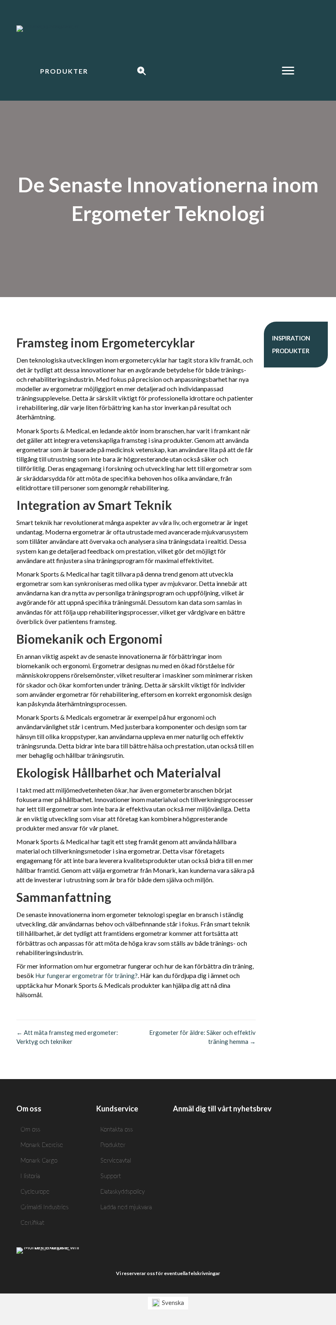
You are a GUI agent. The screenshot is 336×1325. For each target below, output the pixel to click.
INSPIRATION (291, 338)
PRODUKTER (290, 350)
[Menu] (288, 71)
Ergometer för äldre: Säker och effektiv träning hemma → (202, 1037)
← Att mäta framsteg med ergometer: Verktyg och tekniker (67, 1037)
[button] (64, 71)
